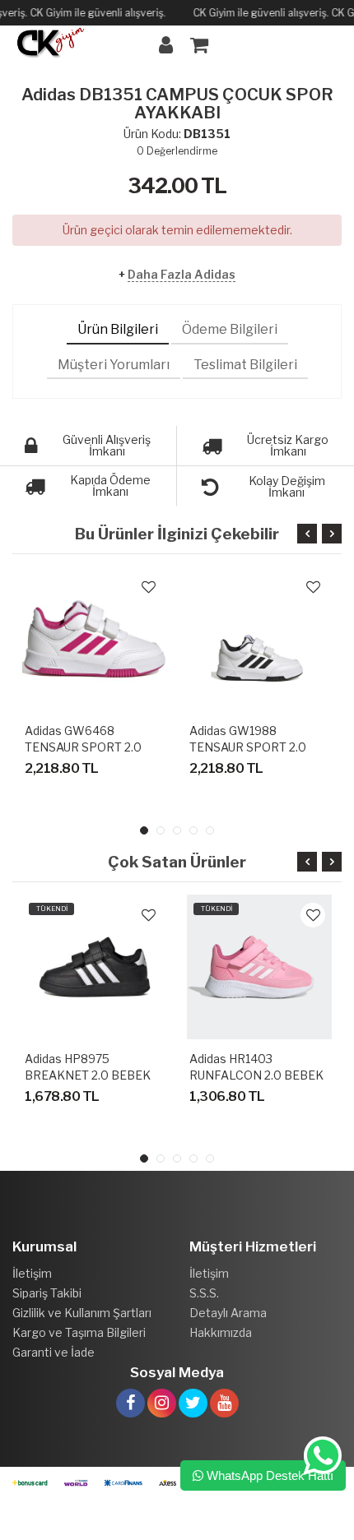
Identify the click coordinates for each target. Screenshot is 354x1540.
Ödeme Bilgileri (229, 329)
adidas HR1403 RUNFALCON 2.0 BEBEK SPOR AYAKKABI (256, 1075)
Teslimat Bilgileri (245, 364)
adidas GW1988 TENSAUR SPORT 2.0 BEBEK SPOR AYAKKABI (257, 747)
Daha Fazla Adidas (181, 274)
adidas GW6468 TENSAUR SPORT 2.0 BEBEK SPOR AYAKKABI (93, 747)
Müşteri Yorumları (114, 364)
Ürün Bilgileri (117, 329)
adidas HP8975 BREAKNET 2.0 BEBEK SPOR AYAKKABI (88, 1075)
